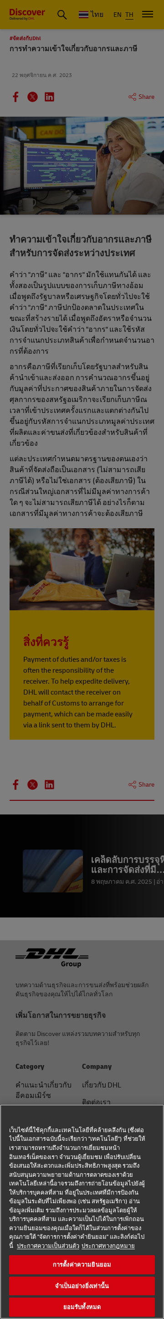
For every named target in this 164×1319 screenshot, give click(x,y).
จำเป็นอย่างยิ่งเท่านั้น (82, 1286)
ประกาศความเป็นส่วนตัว (48, 1246)
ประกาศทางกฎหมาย (108, 1246)
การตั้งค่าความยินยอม (82, 1264)
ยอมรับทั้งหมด (82, 1307)
